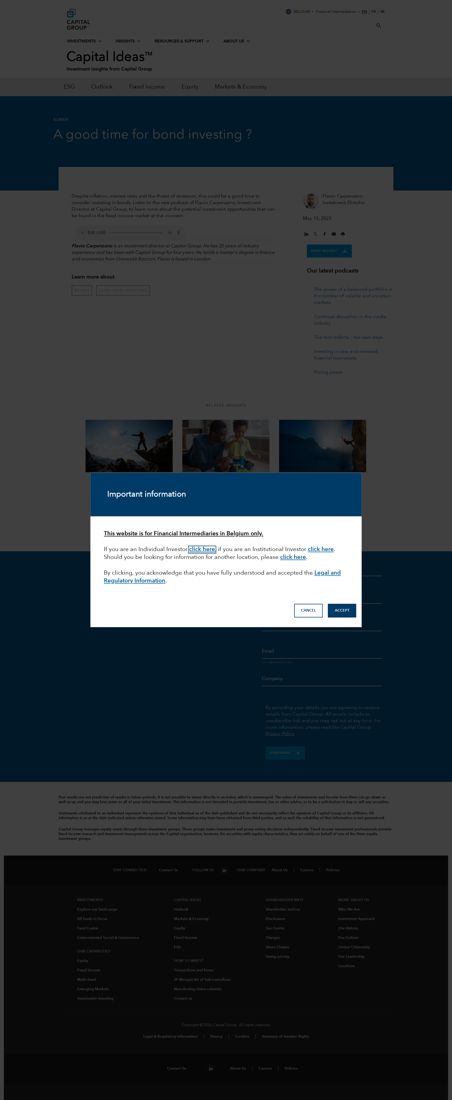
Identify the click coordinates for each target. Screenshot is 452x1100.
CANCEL (308, 611)
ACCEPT (342, 611)
